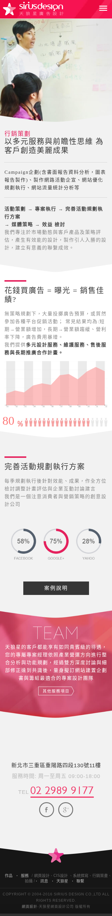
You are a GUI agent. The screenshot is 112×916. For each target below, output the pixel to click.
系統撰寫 (80, 875)
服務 (25, 875)
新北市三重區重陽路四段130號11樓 (56, 765)
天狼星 (62, 881)
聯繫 (80, 881)
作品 (9, 875)
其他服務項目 (56, 691)
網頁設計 (42, 875)
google (65, 809)
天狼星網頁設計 (52, 907)
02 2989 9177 (62, 789)
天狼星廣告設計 (33, 9)
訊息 (44, 881)
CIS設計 (60, 875)
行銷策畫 (100, 875)
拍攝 (29, 881)
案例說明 (56, 588)
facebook (46, 809)
